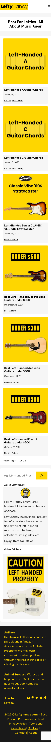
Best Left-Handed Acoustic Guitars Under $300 (22, 369)
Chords (7, 100)
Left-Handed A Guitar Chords (23, 89)
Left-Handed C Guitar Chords (23, 157)
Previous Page (9, 460)
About (33, 732)
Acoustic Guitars (11, 382)
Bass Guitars (10, 310)
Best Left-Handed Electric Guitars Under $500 (21, 441)
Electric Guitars (11, 239)
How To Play (17, 100)
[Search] (41, 475)
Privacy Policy (18, 723)
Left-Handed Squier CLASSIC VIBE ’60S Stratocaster (23, 227)
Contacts (21, 732)
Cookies (33, 728)
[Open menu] (49, 6)
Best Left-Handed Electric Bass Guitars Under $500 (24, 298)
